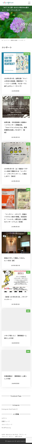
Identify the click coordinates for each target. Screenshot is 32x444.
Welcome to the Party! (12, 434)
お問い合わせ (18, 436)
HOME (3, 434)
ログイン (4, 418)
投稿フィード (6, 421)
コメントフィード (7, 424)
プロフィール (22, 434)
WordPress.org (6, 427)
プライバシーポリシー (8, 436)
